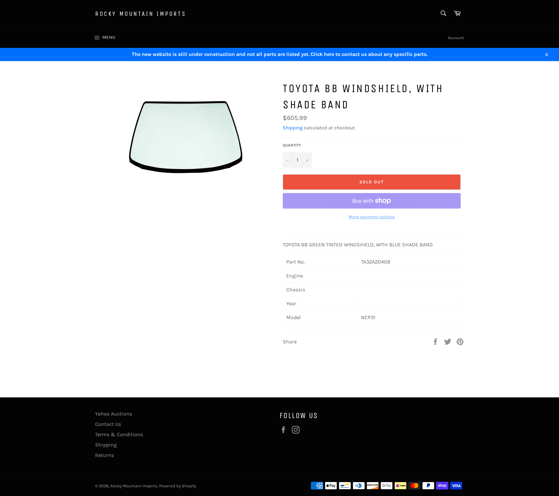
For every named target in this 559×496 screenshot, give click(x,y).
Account (456, 37)
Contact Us (108, 424)
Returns (104, 455)
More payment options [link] (372, 217)
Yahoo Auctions (113, 414)
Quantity (292, 145)
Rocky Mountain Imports (140, 13)
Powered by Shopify (177, 485)
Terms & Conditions (119, 434)
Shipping (292, 128)
